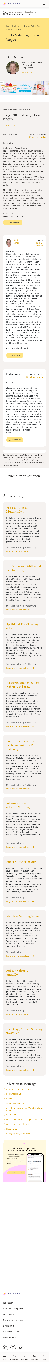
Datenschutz (8, 1326)
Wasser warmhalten (15, 1103)
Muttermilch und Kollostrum (18, 1089)
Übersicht (10, 125)
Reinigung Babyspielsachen (18, 1133)
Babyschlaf (11, 1114)
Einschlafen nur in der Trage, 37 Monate (24, 1119)
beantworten (14, 222)
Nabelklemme (12, 1129)
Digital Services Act (11, 1331)
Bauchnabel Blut (13, 1094)
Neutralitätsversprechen (14, 1308)
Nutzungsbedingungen (13, 1320)
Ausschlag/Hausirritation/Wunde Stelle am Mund (25, 1109)
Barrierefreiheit (10, 1337)
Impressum (8, 1303)
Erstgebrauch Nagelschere (18, 1124)
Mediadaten (8, 1314)
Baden (9, 1098)
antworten (16, 355)
